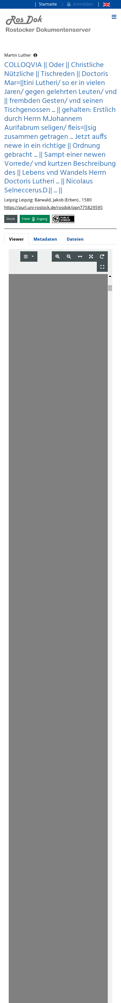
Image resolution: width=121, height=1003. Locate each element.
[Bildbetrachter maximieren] (102, 267)
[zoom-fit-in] (91, 256)
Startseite (48, 4)
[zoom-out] (69, 256)
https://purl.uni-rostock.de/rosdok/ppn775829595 (53, 207)
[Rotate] (102, 256)
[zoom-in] (57, 256)
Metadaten (45, 239)
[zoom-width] (80, 256)
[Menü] (114, 16)
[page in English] (103, 4)
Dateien (75, 239)
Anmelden (82, 4)
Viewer (16, 239)
